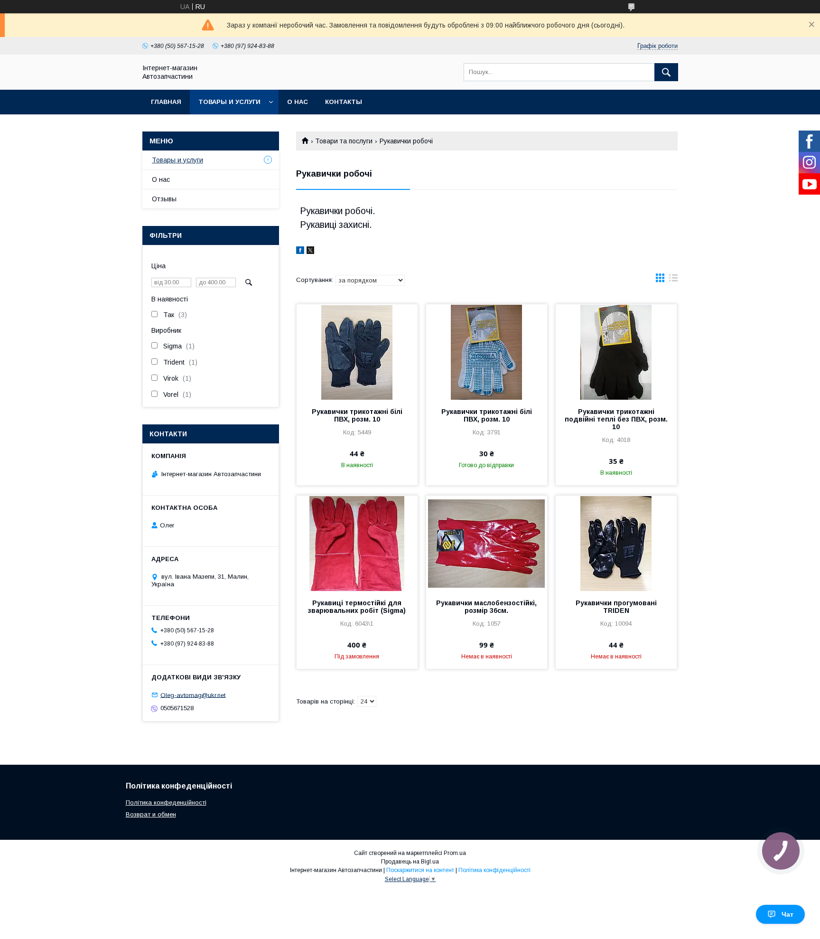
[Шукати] (666, 72)
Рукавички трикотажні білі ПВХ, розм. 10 (357, 415)
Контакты (343, 101)
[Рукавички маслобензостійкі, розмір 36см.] (486, 543)
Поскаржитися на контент (420, 870)
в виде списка (673, 280)
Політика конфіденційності (494, 870)
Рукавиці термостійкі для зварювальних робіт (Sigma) (357, 606)
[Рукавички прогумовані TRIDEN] (616, 543)
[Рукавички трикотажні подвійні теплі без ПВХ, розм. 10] (616, 351)
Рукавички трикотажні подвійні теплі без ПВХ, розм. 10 (616, 419)
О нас (297, 101)
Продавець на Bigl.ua (410, 861)
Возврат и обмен (151, 814)
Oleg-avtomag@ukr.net (192, 694)
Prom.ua (455, 853)
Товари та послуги (344, 141)
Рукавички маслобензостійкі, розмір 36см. (486, 606)
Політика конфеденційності (166, 802)
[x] (310, 251)
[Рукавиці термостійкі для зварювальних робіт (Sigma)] (357, 543)
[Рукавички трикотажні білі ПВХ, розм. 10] (357, 351)
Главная (166, 101)
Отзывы (164, 199)
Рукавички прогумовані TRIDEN (616, 606)
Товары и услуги (229, 101)
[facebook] (300, 251)
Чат (787, 914)
